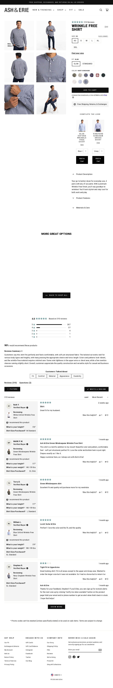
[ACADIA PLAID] (80, 76)
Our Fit (6, 642)
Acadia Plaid (80, 75)
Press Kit (50, 661)
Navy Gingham (86, 82)
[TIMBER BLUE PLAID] (86, 76)
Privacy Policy (9, 664)
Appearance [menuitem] (64, 376)
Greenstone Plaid (103, 75)
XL (98, 41)
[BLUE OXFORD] (80, 83)
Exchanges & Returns (11, 646)
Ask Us (6, 653)
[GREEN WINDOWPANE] (74, 76)
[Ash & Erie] (16, 10)
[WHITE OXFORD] (74, 83)
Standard (87, 64)
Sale (81, 10)
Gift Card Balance (32, 646)
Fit (71, 10)
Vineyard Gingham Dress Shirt (98, 137)
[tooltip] (22, 351)
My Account (8, 650)
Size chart (103, 36)
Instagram (29, 650)
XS (75, 41)
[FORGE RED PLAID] (97, 76)
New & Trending (42, 10)
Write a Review (99, 389)
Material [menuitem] (52, 376)
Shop (60, 10)
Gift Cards (29, 642)
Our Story (50, 642)
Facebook (29, 653)
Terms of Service (10, 661)
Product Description (84, 174)
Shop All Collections (54, 664)
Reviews (50, 653)
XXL (75, 47)
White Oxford (74, 82)
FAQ (48, 650)
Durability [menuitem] (77, 376)
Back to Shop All (58, 295)
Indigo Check (91, 75)
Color (81, 70)
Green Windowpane (74, 75)
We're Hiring (51, 657)
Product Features (83, 198)
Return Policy (9, 657)
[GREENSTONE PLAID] (103, 76)
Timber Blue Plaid (86, 75)
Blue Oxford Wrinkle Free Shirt (82, 138)
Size (90, 36)
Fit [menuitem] (33, 376)
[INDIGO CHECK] (91, 76)
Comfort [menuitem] (41, 376)
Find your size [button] (78, 53)
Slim (76, 64)
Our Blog (29, 661)
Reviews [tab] (10, 383)
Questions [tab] (25, 383)
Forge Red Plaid (97, 75)
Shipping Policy (52, 646)
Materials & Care (83, 208)
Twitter (28, 657)
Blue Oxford (80, 82)
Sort (87, 397)
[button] (83, 22)
